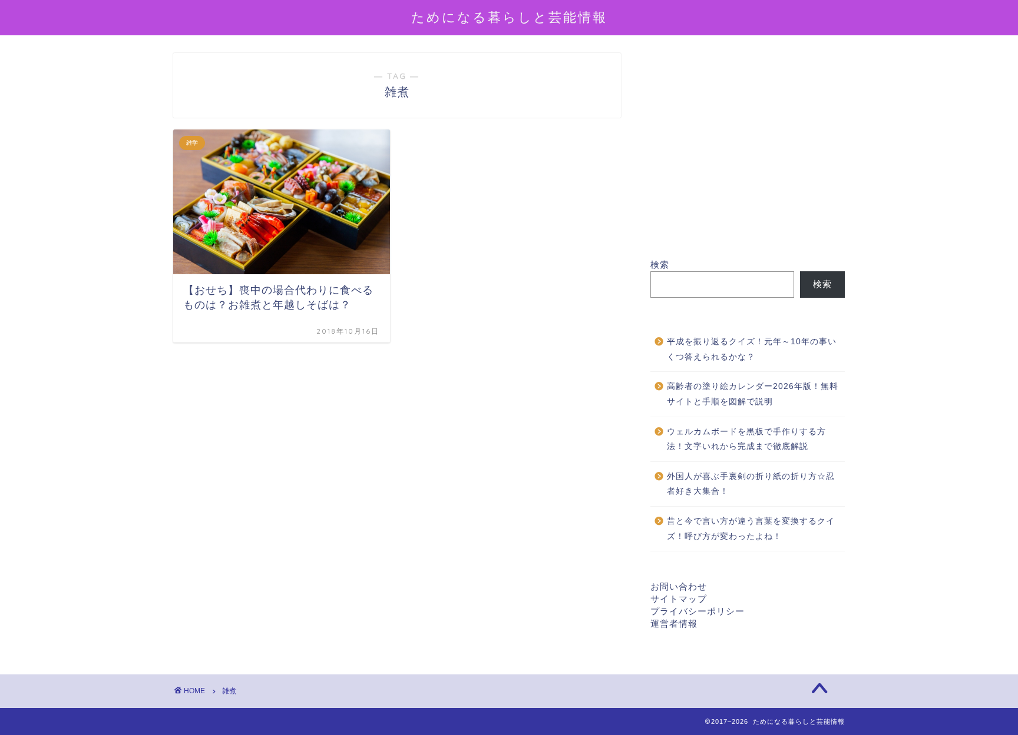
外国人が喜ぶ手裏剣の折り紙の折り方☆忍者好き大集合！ (751, 484)
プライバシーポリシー (697, 611)
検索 (659, 265)
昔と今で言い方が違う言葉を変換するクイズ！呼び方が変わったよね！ (751, 529)
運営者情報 (674, 623)
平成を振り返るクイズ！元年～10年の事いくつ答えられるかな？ (752, 349)
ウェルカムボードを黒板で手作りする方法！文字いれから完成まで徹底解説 (746, 439)
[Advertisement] (747, 156)
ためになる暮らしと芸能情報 (509, 17)
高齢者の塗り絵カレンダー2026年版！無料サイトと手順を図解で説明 (752, 394)
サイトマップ (678, 599)
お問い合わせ (678, 586)
